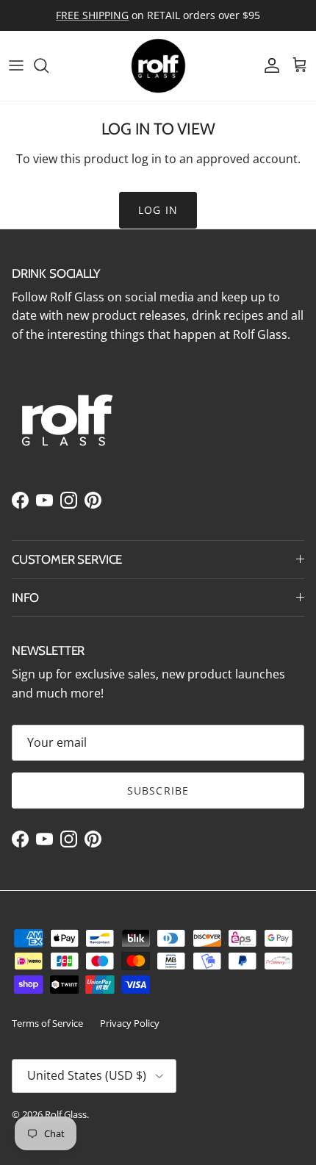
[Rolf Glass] (158, 65)
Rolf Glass (66, 1114)
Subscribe (158, 790)
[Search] (48, 65)
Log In (158, 210)
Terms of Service (47, 1023)
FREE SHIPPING (92, 15)
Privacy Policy (129, 1023)
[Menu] (16, 65)
